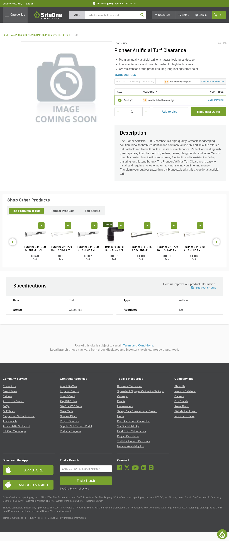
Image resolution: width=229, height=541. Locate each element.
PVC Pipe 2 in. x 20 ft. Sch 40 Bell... (194, 249)
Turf (76, 35)
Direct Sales (10, 391)
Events (121, 401)
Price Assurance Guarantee (133, 421)
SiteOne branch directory (74, 488)
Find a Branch (69, 460)
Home (6, 35)
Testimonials (10, 421)
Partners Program (70, 431)
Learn (120, 416)
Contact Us (9, 386)
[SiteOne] (48, 18)
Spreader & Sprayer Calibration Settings (140, 391)
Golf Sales (9, 411)
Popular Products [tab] (62, 210)
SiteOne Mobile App (14, 431)
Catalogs (122, 396)
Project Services (69, 421)
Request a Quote (208, 111)
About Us (179, 386)
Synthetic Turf (62, 35)
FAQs (6, 406)
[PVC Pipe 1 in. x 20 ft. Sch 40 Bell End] (87, 233)
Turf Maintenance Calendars (133, 441)
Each (128, 100)
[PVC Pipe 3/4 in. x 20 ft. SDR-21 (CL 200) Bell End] (61, 233)
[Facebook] (120, 469)
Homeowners (125, 406)
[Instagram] (152, 469)
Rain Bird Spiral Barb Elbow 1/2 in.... (114, 249)
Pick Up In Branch (13, 401)
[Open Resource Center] (222, 534)
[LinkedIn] (144, 469)
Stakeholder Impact (185, 411)
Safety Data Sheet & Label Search (137, 411)
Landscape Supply (40, 35)
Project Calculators (128, 436)
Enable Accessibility (12, 4)
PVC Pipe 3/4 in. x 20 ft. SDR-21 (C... (61, 249)
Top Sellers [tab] (92, 210)
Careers (179, 396)
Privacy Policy (35, 518)
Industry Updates (184, 416)
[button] (31, 3)
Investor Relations (185, 391)
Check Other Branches (213, 81)
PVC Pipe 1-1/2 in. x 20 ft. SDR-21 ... (141, 249)
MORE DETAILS (125, 74)
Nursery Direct (68, 416)
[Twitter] (128, 469)
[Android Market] (29, 484)
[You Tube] (136, 469)
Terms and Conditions (138, 345)
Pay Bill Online (68, 401)
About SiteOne (68, 386)
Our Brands (181, 401)
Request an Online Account (19, 416)
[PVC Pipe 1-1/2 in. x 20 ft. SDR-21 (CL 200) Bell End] (140, 233)
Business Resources (129, 386)
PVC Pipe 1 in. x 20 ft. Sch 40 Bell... (88, 249)
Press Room (181, 406)
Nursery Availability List (130, 446)
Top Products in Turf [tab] (26, 210)
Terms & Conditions (13, 518)
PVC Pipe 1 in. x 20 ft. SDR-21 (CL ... (35, 249)
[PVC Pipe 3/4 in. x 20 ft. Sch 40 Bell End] (167, 233)
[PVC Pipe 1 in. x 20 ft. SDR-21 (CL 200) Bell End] (34, 233)
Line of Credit (67, 396)
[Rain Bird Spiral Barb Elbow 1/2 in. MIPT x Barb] (114, 233)
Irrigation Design (69, 391)
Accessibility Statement (16, 426)
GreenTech (66, 411)
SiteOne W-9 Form (71, 406)
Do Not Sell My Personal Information (67, 518)
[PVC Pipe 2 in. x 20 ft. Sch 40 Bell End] (193, 233)
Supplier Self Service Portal (76, 426)
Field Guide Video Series (131, 431)
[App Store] (29, 470)
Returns (7, 396)
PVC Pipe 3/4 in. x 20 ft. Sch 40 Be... (167, 249)
